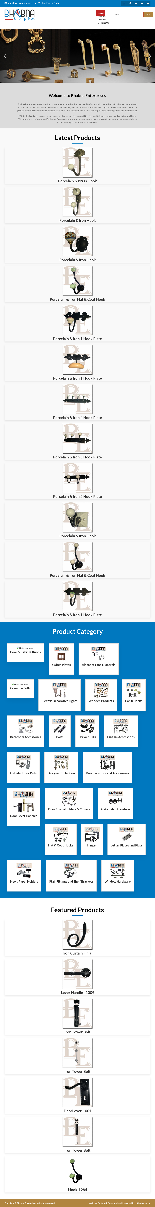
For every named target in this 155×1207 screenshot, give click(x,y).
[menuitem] (100, 13)
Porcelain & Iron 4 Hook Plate (77, 417)
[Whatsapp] (124, 3)
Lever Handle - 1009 (77, 992)
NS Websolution (142, 1203)
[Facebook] (130, 3)
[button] (4, 55)
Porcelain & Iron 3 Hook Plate (77, 457)
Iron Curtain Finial (77, 953)
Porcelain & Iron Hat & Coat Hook (77, 299)
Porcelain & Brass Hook (77, 181)
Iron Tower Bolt (77, 1032)
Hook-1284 (77, 1190)
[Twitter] (142, 3)
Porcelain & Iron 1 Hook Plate (77, 339)
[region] (77, 56)
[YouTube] (136, 3)
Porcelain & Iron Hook (77, 220)
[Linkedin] (147, 3)
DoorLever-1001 (77, 1111)
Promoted (127, 1203)
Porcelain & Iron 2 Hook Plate (77, 496)
